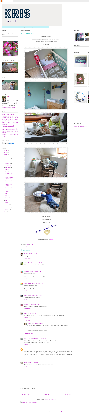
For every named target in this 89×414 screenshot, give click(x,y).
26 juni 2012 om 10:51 (43, 338)
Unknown (26, 349)
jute (17, 122)
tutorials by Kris (19, 27)
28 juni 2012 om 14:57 (34, 349)
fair (6, 119)
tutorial (4, 134)
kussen (4, 128)
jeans (13, 122)
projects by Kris (41, 27)
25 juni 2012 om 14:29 (35, 271)
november (8, 161)
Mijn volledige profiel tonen (9, 107)
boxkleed (4, 116)
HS (24, 254)
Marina (25, 362)
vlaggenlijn (5, 136)
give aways (26, 27)
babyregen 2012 (14, 114)
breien (9, 116)
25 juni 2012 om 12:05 (36, 262)
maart (7, 204)
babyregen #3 (8, 187)
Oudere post (68, 394)
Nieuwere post (25, 394)
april (6, 202)
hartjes (12, 120)
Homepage (47, 394)
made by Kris (6, 27)
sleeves (12, 132)
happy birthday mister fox (9, 178)
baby (25, 246)
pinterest (16, 131)
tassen (16, 132)
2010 (5, 214)
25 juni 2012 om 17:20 (37, 295)
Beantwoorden (27, 258)
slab (9, 132)
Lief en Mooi (27, 262)
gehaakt (4, 121)
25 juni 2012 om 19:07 (31, 313)
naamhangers (5, 129)
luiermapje (15, 128)
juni (6, 171)
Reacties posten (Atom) (50, 399)
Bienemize (26, 271)
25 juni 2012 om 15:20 (37, 283)
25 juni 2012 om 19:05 (35, 304)
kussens (9, 128)
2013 (5, 154)
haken (8, 121)
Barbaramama (27, 283)
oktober (7, 163)
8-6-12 (7, 195)
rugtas (4, 132)
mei (6, 200)
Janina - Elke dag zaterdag (31, 338)
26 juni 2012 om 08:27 (37, 323)
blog (12, 27)
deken (3, 119)
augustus (7, 167)
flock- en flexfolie (13, 119)
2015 (5, 150)
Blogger (61, 411)
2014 (5, 152)
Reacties (28, 320)
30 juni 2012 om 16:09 (33, 362)
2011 (5, 212)
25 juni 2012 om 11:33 (31, 254)
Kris (47, 27)
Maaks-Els (26, 304)
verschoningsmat (14, 134)
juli (6, 169)
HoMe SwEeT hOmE (8, 174)
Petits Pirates (27, 295)
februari (7, 207)
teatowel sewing (9, 197)
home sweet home (31, 246)
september (8, 165)
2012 (5, 157)
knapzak (4, 124)
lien (25, 313)
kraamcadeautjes (9, 126)
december (8, 158)
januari (7, 209)
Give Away (5, 114)
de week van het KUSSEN (11, 117)
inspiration (33, 27)
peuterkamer (10, 131)
